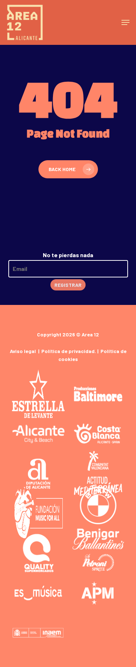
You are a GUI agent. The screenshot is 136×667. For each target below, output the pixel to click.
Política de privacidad (68, 351)
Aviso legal (23, 351)
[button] (125, 22)
